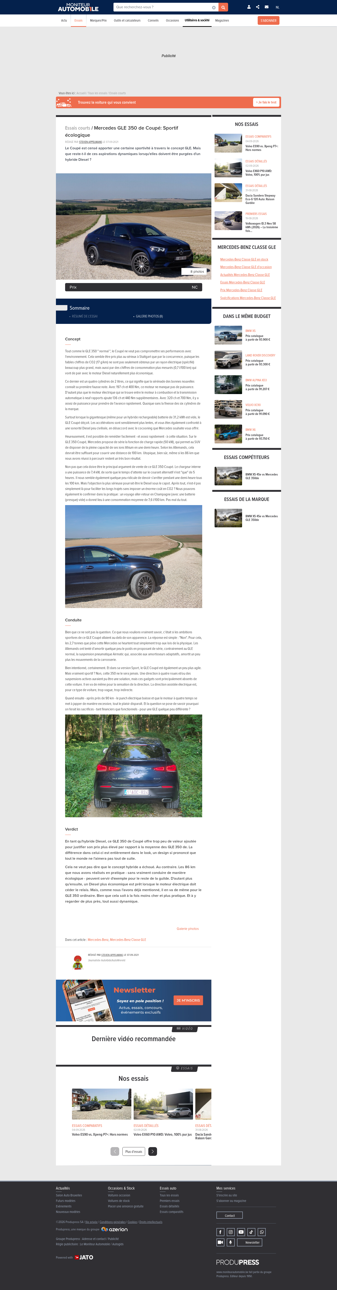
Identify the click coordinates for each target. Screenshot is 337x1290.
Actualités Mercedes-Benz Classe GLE (245, 274)
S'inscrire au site (226, 1195)
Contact (230, 1215)
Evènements (64, 1206)
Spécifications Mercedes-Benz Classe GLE (248, 297)
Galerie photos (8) (149, 316)
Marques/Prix (98, 20)
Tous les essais (169, 1195)
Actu (64, 20)
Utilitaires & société (197, 20)
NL (277, 7)
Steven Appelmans (90, 142)
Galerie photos (188, 928)
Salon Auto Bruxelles (69, 1195)
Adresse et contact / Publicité (100, 1238)
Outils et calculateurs (127, 20)
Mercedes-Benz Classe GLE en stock (244, 259)
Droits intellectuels (150, 1222)
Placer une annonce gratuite (126, 1206)
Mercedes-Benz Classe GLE (128, 939)
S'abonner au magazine (231, 1200)
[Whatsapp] (262, 1232)
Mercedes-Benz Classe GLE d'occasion (246, 266)
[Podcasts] (231, 1242)
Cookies (132, 1222)
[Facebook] (220, 1232)
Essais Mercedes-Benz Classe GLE (242, 282)
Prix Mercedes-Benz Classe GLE (241, 289)
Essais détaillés (169, 1206)
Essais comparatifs (171, 1211)
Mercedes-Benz (98, 939)
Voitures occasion (119, 1195)
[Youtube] (241, 1232)
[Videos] (220, 1242)
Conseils (153, 20)
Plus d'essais (133, 1151)
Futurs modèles (65, 1200)
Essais (79, 20)
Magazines (222, 20)
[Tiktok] (251, 1232)
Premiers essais (170, 1200)
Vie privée (91, 1222)
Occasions (172, 20)
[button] (152, 1151)
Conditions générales (113, 1222)
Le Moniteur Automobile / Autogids (102, 1244)
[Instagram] (231, 1232)
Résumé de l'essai (84, 316)
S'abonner (268, 20)
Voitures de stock (119, 1200)
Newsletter (253, 1242)
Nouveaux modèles (68, 1211)
